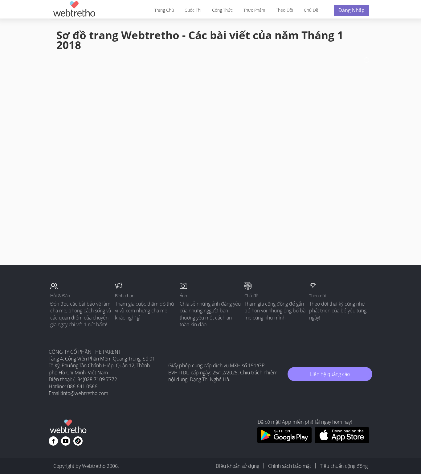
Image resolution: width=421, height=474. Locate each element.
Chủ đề (311, 10)
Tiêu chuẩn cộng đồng (344, 466)
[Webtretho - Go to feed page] (74, 10)
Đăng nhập (351, 10)
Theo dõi (284, 10)
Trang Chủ (164, 10)
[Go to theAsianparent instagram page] (78, 441)
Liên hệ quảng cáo (330, 374)
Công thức (222, 10)
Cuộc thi (193, 10)
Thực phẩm (254, 10)
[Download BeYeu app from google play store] (284, 441)
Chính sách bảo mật (289, 466)
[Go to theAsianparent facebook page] (53, 441)
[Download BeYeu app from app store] (342, 441)
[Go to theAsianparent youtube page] (65, 441)
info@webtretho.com (85, 393)
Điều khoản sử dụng (237, 466)
